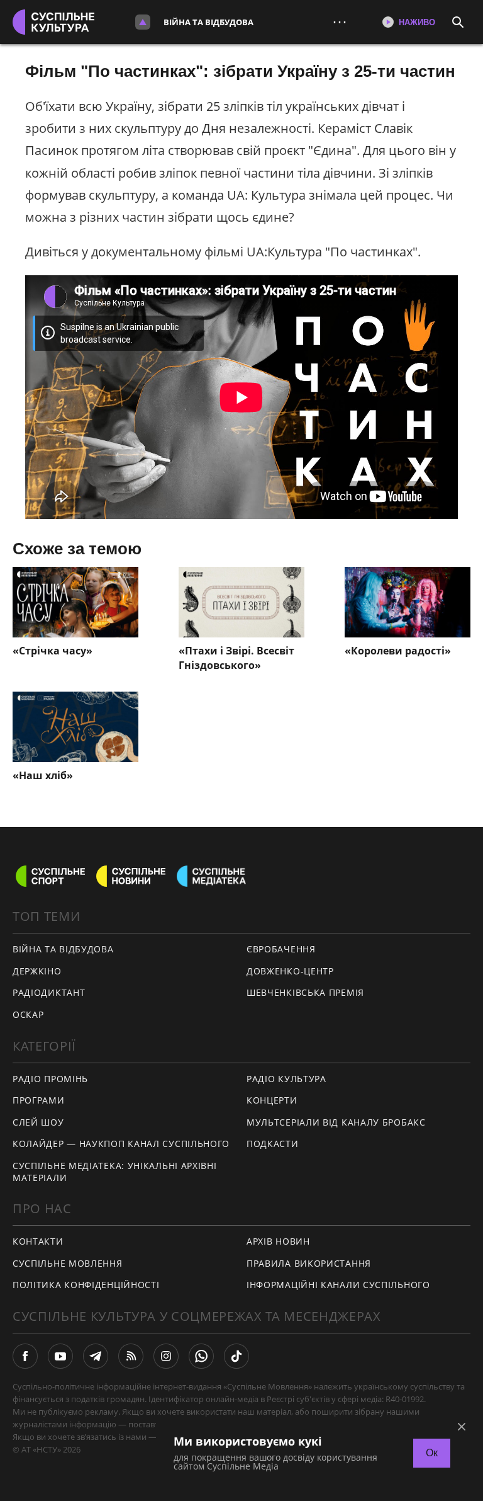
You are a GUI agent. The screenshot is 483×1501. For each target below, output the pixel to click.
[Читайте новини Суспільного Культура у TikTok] (236, 1356)
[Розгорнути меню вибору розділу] (142, 22)
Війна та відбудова (208, 22)
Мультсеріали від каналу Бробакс (336, 1122)
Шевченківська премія (305, 992)
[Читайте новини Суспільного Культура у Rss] (130, 1356)
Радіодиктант (49, 992)
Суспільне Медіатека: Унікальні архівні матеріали (115, 1172)
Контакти (38, 1241)
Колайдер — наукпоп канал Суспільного (121, 1144)
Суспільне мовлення (68, 1263)
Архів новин (278, 1241)
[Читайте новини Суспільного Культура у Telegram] (95, 1356)
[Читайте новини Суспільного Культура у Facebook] (25, 1356)
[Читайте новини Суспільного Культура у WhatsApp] (201, 1356)
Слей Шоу (38, 1122)
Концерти (272, 1100)
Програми (39, 1100)
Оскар (28, 1014)
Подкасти (273, 1144)
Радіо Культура (286, 1079)
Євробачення (281, 949)
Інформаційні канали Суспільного (338, 1285)
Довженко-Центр (290, 971)
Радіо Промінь (50, 1079)
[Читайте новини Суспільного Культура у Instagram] (166, 1356)
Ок (432, 1452)
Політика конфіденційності (86, 1285)
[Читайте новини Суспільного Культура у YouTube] (60, 1356)
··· (339, 21)
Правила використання (309, 1263)
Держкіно (37, 971)
